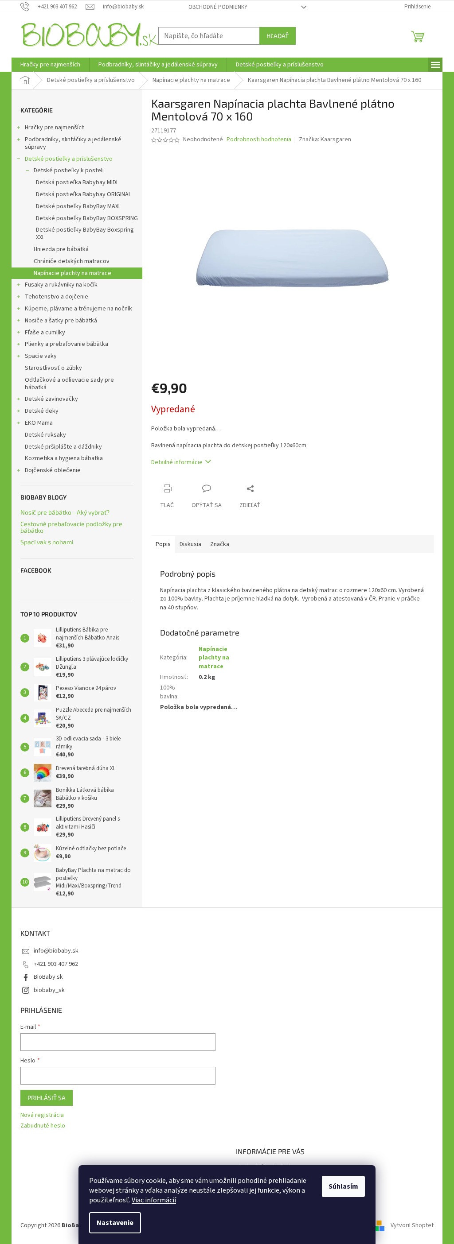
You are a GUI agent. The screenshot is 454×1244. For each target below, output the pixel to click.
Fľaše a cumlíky (45, 332)
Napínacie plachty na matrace (72, 273)
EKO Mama (39, 423)
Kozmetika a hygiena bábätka (64, 458)
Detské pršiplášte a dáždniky (63, 446)
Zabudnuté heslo (42, 1126)
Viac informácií (154, 1200)
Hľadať (277, 35)
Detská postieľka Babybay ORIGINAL (83, 194)
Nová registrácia (42, 1115)
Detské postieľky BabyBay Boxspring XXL (85, 233)
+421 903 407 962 (56, 964)
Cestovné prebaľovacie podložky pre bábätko (71, 527)
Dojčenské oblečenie (53, 470)
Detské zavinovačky (51, 399)
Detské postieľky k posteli (69, 170)
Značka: (325, 139)
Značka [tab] (219, 544)
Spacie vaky (41, 356)
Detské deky (42, 411)
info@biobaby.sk (56, 950)
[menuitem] (50, 65)
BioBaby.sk (48, 977)
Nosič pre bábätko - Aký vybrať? (65, 512)
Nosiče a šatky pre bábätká (61, 320)
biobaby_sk (49, 990)
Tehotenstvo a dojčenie (56, 296)
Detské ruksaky (45, 434)
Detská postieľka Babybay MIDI (76, 182)
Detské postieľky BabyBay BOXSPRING (87, 218)
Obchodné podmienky (217, 7)
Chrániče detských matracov (72, 261)
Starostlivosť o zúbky (53, 368)
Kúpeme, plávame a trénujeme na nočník (78, 308)
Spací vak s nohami (46, 542)
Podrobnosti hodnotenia (259, 140)
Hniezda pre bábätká (61, 249)
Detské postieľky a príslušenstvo (69, 159)
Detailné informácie (177, 462)
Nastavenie (115, 1223)
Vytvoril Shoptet (412, 1225)
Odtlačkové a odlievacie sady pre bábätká (69, 384)
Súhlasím (343, 1186)
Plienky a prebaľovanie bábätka (66, 344)
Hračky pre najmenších (55, 127)
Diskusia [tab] (190, 544)
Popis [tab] (163, 544)
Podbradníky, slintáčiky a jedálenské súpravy (73, 143)
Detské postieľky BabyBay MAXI (78, 206)
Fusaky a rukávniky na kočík (61, 284)
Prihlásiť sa (46, 1097)
